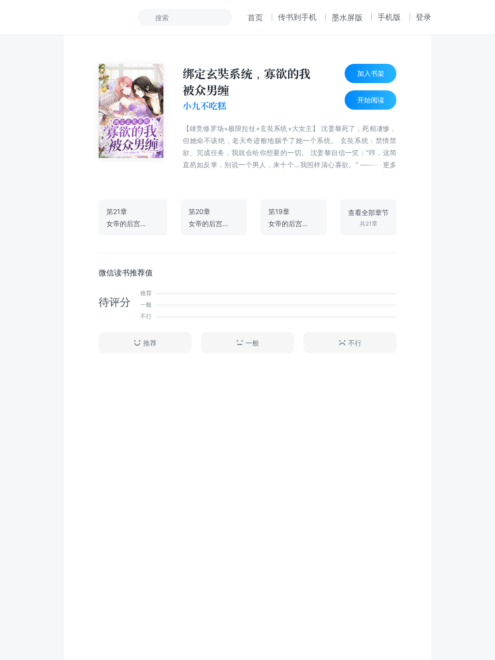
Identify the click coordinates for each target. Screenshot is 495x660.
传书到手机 (297, 17)
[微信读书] (96, 17)
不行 (355, 343)
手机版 (389, 17)
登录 (423, 17)
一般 (252, 343)
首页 (255, 17)
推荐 (150, 343)
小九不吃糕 (204, 105)
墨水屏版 (347, 17)
